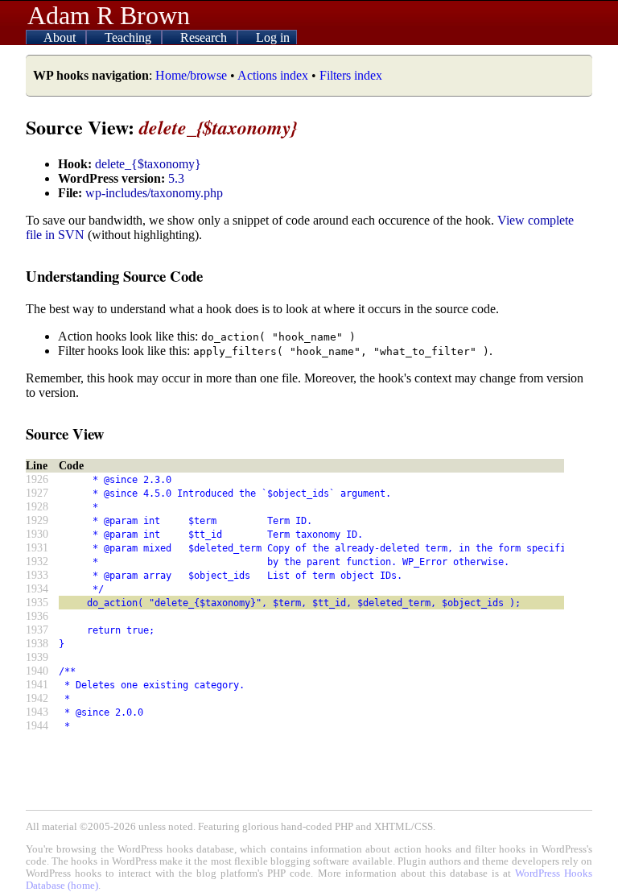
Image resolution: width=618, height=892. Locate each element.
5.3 (176, 178)
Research (205, 37)
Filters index (350, 75)
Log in (273, 37)
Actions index (272, 75)
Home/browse (191, 75)
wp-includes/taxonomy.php (154, 193)
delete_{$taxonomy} (148, 164)
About (61, 37)
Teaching (129, 37)
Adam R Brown (108, 15)
